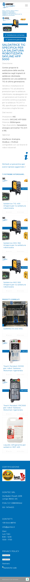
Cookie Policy (6, 559)
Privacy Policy (6, 555)
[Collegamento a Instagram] (24, 579)
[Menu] (26, 5)
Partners (6, 564)
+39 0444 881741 (9, 523)
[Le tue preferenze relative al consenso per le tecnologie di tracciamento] (27, 579)
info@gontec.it (8, 527)
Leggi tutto (9, 212)
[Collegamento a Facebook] (22, 579)
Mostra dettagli (21, 212)
